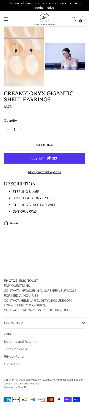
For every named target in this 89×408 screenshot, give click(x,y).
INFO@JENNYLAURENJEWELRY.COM (48, 290)
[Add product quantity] (21, 129)
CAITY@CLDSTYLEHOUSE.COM (44, 310)
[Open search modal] (73, 18)
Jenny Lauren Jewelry (38, 379)
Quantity (10, 120)
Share (14, 223)
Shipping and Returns (20, 341)
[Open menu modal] (6, 18)
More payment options (44, 172)
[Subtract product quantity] (8, 129)
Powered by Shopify (15, 387)
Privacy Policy (14, 356)
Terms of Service (16, 349)
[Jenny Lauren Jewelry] (44, 19)
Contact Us (12, 364)
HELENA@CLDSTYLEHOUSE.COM (46, 300)
